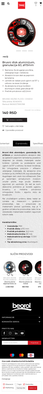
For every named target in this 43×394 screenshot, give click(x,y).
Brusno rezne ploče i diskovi (17, 99)
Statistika (29, 384)
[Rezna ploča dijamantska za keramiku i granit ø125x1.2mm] (10, 267)
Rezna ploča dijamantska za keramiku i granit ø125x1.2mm (10, 284)
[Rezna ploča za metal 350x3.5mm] (25, 267)
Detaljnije (6, 379)
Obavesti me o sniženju (33, 110)
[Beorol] (21, 4)
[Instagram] (10, 333)
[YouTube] (22, 333)
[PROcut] (5, 56)
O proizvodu (21, 143)
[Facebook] (4, 333)
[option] (21, 32)
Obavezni (9, 384)
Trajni (19, 384)
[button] (8, 3)
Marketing (9, 388)
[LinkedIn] (16, 333)
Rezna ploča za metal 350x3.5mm (25, 283)
